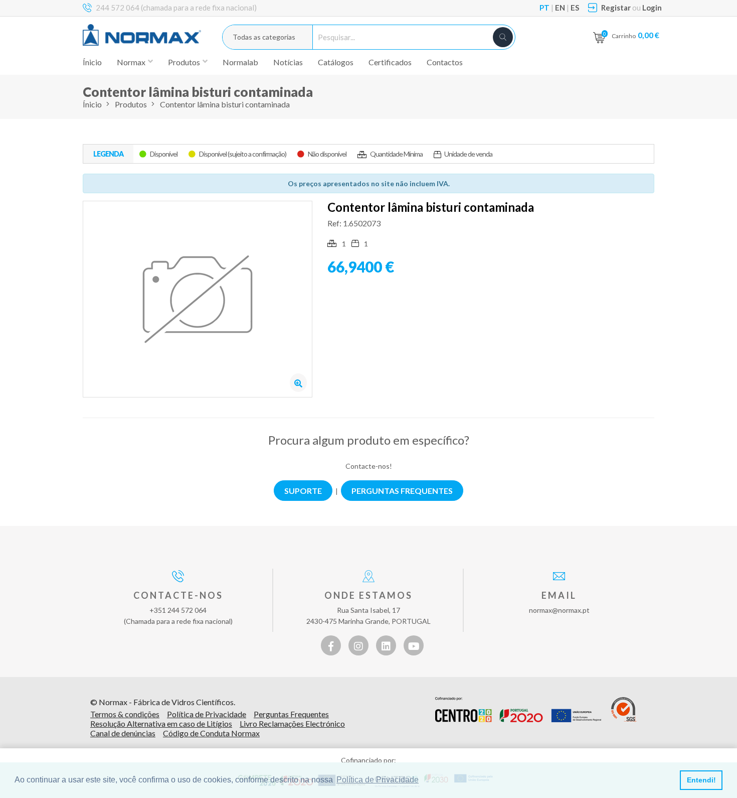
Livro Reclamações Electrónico (292, 723)
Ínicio (92, 62)
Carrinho (635, 35)
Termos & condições (124, 714)
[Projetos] (518, 709)
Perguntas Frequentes (291, 714)
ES (575, 7)
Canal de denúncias (122, 733)
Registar (616, 7)
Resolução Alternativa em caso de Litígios (161, 723)
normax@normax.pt (559, 610)
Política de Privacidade (206, 714)
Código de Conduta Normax (211, 733)
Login (652, 7)
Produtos (131, 104)
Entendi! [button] (701, 780)
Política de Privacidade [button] (377, 779)
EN (560, 7)
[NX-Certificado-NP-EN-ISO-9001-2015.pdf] (624, 709)
